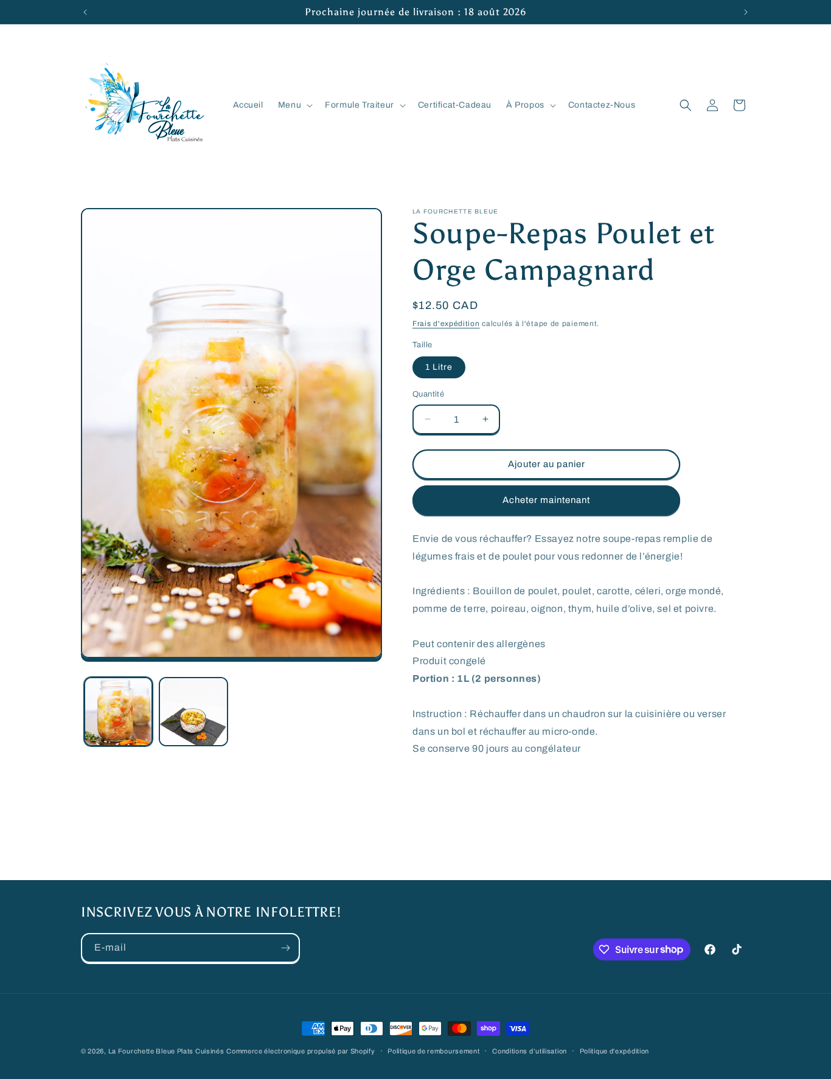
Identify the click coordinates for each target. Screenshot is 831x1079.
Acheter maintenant (546, 500)
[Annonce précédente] (85, 12)
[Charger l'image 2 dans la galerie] (193, 711)
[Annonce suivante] (745, 12)
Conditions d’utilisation (529, 1050)
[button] (294, 105)
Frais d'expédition (446, 323)
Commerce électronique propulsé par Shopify (300, 1051)
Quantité (428, 394)
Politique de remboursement (433, 1050)
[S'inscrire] (285, 948)
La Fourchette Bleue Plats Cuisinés (166, 1051)
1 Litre (439, 367)
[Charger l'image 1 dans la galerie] (118, 711)
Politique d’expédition (614, 1050)
